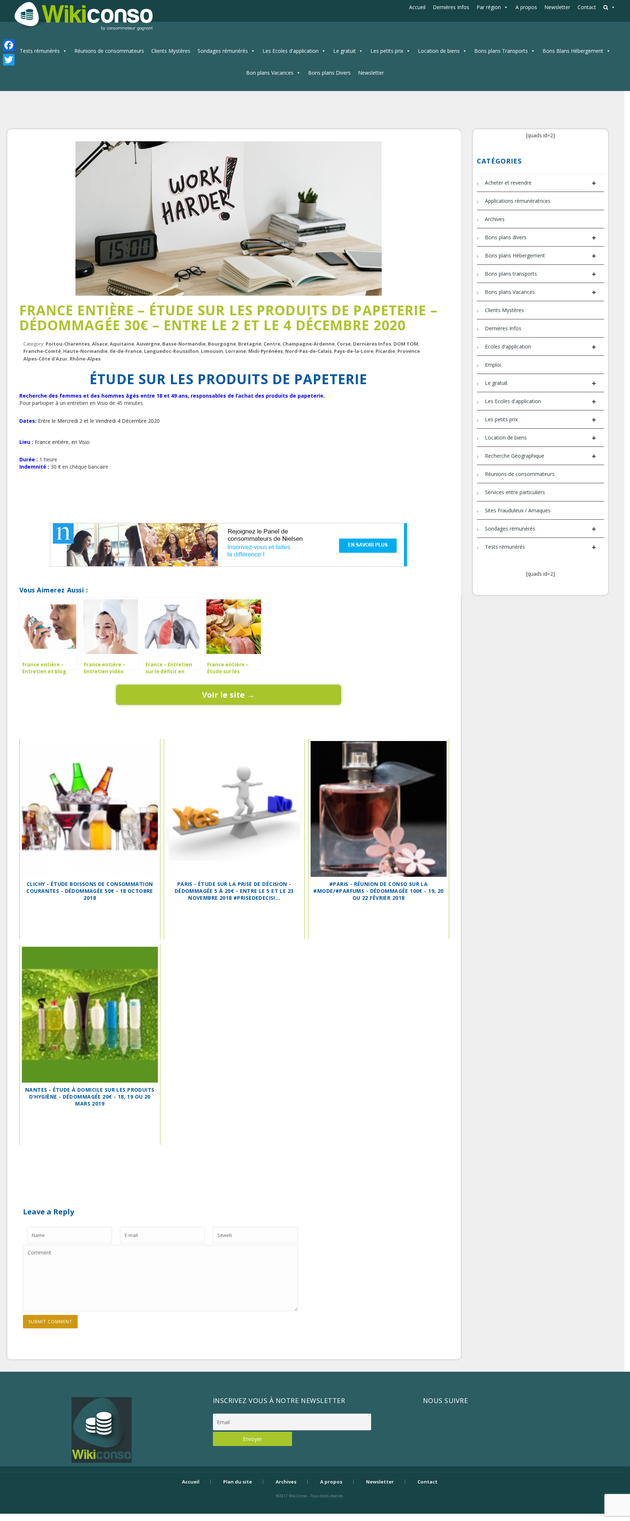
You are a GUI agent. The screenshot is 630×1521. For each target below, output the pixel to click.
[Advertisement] (228, 495)
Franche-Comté (42, 351)
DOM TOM (405, 343)
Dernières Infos (451, 7)
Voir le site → (228, 694)
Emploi (493, 364)
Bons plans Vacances (540, 292)
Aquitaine (122, 343)
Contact (587, 7)
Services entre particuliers (515, 492)
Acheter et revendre (540, 183)
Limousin (212, 351)
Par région (489, 7)
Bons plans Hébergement (540, 256)
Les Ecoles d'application (290, 50)
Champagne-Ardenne (309, 343)
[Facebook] (8, 45)
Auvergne (148, 343)
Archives (495, 219)
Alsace (100, 343)
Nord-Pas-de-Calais (308, 351)
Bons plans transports (540, 274)
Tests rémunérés (40, 50)
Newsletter (557, 7)
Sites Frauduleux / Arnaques (518, 510)
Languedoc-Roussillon (171, 351)
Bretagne (249, 343)
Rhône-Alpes (85, 358)
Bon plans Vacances (269, 72)
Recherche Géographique (540, 456)
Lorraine (235, 351)
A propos (526, 7)
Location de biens (439, 50)
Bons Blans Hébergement (572, 50)
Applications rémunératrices (518, 200)
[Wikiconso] (83, 16)
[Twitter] (8, 59)
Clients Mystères (170, 50)
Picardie (385, 351)
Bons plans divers (540, 238)
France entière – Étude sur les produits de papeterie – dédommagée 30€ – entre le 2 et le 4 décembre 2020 (228, 317)
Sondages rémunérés (223, 50)
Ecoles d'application (540, 347)
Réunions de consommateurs (109, 50)
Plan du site (237, 1481)
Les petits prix (386, 50)
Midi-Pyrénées (265, 351)
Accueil (417, 7)
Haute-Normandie (85, 351)
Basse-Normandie (184, 343)
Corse (344, 343)
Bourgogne (222, 343)
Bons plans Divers (329, 72)
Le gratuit (344, 50)
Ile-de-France (126, 351)
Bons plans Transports (501, 50)
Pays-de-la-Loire (353, 351)
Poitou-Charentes (68, 343)
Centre (272, 343)
